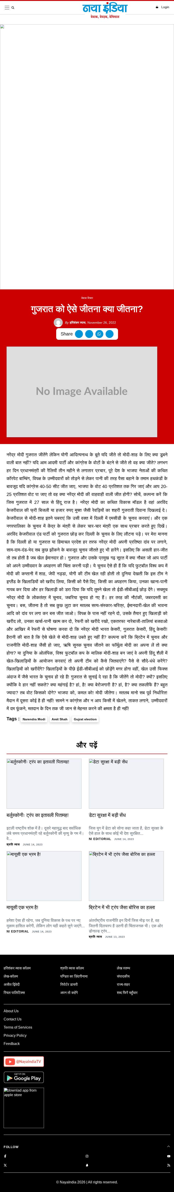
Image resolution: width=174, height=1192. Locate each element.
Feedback (12, 1044)
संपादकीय (123, 976)
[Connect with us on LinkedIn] (87, 1166)
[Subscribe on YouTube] (168, 1156)
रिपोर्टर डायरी (69, 984)
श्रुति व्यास (13, 844)
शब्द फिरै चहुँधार (127, 993)
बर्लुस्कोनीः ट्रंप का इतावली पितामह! (38, 815)
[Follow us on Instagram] (87, 1156)
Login (165, 7)
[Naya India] (105, 17)
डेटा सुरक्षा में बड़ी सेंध (107, 815)
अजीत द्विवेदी (12, 984)
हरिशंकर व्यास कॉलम (17, 968)
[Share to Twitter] (89, 334)
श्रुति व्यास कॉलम (72, 968)
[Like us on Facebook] (5, 1156)
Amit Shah (60, 719)
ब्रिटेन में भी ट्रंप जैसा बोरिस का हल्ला (122, 907)
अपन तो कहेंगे (69, 993)
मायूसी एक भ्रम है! (22, 907)
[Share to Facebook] (79, 334)
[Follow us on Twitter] (5, 1166)
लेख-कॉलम (11, 976)
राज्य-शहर (123, 984)
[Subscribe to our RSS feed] (168, 1166)
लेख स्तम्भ (123, 968)
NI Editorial (100, 839)
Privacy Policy (15, 1035)
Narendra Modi (34, 719)
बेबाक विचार (87, 298)
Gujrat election (85, 719)
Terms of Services (18, 1027)
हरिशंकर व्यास (75, 322)
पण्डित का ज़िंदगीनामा (74, 976)
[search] (14, 7)
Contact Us (13, 1019)
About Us (11, 1011)
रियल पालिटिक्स (14, 993)
